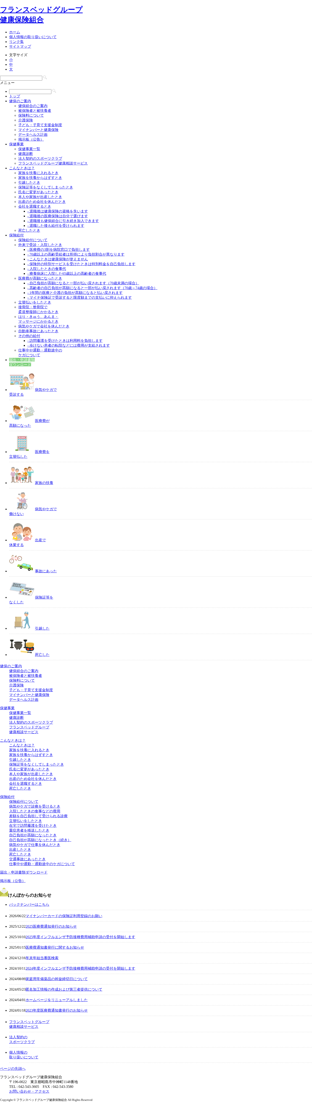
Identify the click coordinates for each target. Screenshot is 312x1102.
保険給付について (33, 240)
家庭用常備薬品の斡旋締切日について (57, 979)
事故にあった (46, 571)
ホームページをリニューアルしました (57, 1000)
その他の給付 (29, 336)
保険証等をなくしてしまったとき (45, 187)
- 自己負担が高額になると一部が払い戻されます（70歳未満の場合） (83, 283)
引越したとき (29, 182)
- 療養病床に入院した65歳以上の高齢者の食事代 (66, 273)
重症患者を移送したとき (29, 830)
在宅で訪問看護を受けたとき (33, 825)
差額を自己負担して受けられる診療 (38, 816)
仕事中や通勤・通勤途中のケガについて (42, 864)
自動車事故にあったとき (38, 331)
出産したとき (20, 849)
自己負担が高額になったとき (33, 835)
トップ (14, 96)
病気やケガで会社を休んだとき (43, 326)
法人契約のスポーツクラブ (40, 158)
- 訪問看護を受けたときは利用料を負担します (65, 341)
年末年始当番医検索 (42, 958)
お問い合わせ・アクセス (29, 1091)
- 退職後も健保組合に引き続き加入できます (63, 221)
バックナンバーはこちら (29, 904)
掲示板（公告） (31, 139)
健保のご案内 (20, 101)
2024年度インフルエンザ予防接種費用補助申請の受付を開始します (80, 968)
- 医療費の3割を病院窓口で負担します (58, 249)
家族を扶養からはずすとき (40, 178)
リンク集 (16, 42)
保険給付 (16, 235)
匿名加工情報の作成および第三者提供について (64, 989)
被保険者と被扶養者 (34, 111)
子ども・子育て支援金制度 (40, 125)
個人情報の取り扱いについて (33, 37)
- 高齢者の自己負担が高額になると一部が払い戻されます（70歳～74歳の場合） (92, 288)
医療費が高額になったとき (40, 278)
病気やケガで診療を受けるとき (34, 806)
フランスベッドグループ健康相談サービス (53, 163)
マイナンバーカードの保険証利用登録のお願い (64, 916)
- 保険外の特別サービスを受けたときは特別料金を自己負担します (81, 264)
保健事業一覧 (29, 149)
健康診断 (25, 154)
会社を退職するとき (34, 206)
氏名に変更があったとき (38, 192)
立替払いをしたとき (34, 302)
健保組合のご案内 (33, 106)
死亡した (42, 655)
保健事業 (16, 144)
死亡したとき (29, 230)
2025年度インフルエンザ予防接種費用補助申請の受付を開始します (80, 937)
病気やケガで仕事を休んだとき (34, 845)
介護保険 (25, 120)
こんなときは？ (22, 168)
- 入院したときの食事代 (46, 269)
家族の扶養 (44, 483)
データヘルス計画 (33, 134)
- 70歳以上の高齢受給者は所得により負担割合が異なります (75, 254)
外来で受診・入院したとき (40, 245)
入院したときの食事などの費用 (34, 811)
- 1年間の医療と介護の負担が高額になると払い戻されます (75, 293)
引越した (42, 628)
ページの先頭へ (13, 1069)
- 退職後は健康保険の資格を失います (57, 211)
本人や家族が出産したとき (40, 197)
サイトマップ (20, 46)
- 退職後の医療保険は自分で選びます (57, 216)
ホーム (14, 32)
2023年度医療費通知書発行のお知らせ (57, 1010)
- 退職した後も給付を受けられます (55, 226)
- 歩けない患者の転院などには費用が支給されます (68, 345)
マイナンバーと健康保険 (38, 130)
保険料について (31, 115)
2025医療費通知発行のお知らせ (51, 926)
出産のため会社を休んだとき (42, 202)
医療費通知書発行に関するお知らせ (55, 947)
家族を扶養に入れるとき (38, 173)
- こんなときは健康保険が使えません (57, 259)
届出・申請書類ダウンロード (24, 872)
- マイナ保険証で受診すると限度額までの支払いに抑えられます (79, 297)
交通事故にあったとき (27, 859)
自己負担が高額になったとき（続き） (40, 840)
